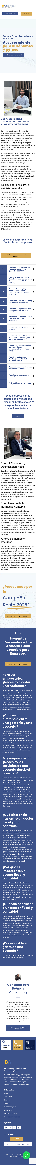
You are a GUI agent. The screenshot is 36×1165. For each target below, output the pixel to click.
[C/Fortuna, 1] (27, 1043)
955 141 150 (17, 1046)
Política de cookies (10, 1114)
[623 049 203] (3, 1042)
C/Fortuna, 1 (30, 1046)
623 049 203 (5, 1045)
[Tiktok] (19, 1127)
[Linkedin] (14, 1127)
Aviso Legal (8, 1110)
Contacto (7, 1103)
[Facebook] (6, 1127)
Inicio (6, 1093)
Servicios (7, 1100)
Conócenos (8, 1097)
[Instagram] (10, 1127)
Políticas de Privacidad (12, 1117)
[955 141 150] (15, 1042)
